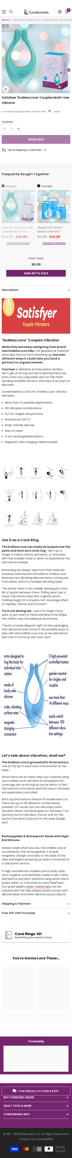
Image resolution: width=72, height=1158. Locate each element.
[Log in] (59, 12)
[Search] (11, 12)
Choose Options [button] (18, 243)
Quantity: (7, 122)
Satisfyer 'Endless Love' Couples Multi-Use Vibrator (35, 100)
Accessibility (45, 1139)
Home (5, 20)
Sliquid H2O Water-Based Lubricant (50, 229)
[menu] (4, 12)
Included (11, 186)
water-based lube (38, 887)
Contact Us (26, 1139)
